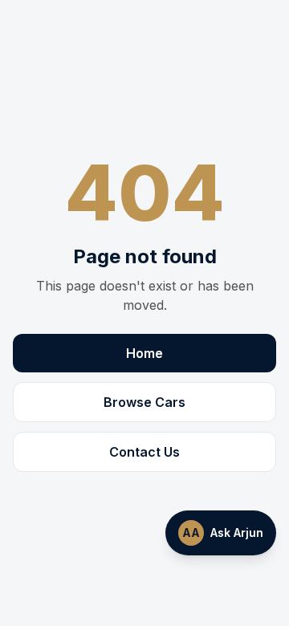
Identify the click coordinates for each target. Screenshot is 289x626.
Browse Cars (144, 402)
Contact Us (144, 452)
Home (144, 353)
